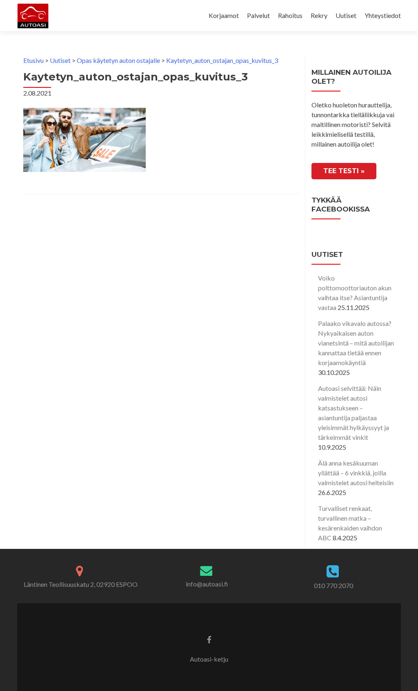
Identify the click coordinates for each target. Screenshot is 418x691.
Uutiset (346, 15)
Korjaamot (224, 15)
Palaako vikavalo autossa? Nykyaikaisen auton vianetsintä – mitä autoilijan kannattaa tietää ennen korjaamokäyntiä (356, 342)
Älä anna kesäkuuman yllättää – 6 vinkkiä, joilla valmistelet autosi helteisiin (356, 472)
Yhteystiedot (383, 15)
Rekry (319, 15)
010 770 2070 (333, 585)
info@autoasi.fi (207, 584)
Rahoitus (290, 15)
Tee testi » (344, 171)
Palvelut (258, 15)
